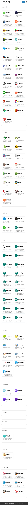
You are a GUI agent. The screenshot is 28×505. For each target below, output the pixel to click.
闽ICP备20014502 (19, 503)
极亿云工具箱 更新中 (9, 503)
